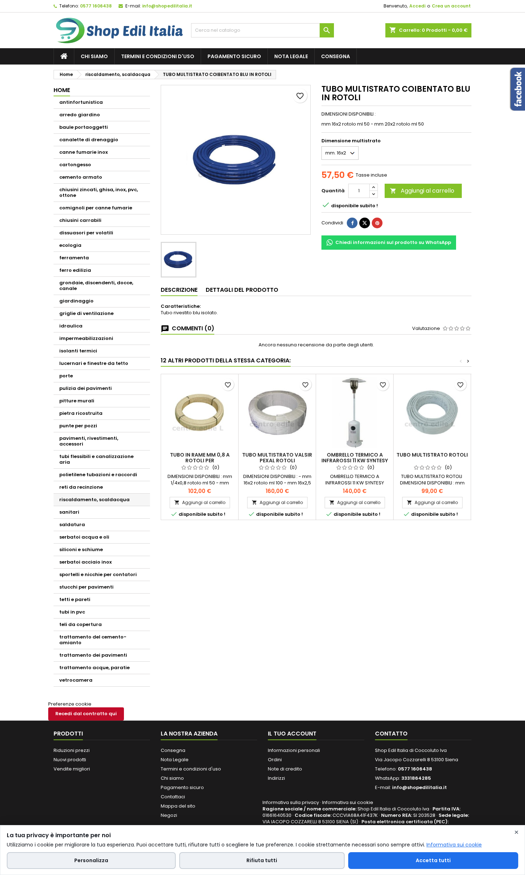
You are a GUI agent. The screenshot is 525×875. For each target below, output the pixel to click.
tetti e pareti (74, 599)
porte (66, 375)
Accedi (417, 6)
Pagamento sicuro (234, 56)
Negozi (169, 815)
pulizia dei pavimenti (85, 388)
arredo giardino (79, 114)
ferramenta (74, 257)
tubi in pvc (72, 612)
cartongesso (75, 164)
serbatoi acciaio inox (85, 562)
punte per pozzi (78, 425)
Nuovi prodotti (70, 759)
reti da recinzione (81, 487)
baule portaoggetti (83, 127)
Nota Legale (291, 56)
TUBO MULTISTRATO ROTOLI (432, 454)
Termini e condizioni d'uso (157, 56)
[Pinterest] (377, 223)
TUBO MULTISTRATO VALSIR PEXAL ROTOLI (277, 457)
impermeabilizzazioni (86, 338)
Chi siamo (94, 56)
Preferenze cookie (69, 704)
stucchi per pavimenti (86, 587)
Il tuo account (292, 733)
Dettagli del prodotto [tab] (242, 290)
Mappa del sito (178, 806)
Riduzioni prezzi (72, 750)
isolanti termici (78, 350)
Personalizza (91, 860)
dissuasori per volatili (86, 232)
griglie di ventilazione (86, 313)
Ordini (275, 759)
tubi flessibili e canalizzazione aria (96, 459)
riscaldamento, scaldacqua (94, 499)
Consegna (335, 56)
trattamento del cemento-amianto (92, 640)
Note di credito (285, 768)
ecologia (70, 245)
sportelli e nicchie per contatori (98, 574)
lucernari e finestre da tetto (93, 363)
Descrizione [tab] (179, 290)
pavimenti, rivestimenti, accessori (88, 441)
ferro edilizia (75, 270)
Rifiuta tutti (261, 860)
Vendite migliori (72, 768)
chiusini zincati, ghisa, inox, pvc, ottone (98, 192)
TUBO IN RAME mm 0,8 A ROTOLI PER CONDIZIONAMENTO (200, 460)
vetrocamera (75, 680)
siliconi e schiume (81, 549)
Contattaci (173, 796)
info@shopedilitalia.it (167, 6)
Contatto (391, 733)
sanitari (69, 512)
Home (62, 90)
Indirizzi (276, 778)
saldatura (72, 524)
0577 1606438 (96, 6)
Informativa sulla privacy (290, 802)
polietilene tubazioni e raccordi (98, 474)
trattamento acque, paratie (94, 667)
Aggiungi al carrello (422, 191)
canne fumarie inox (83, 152)
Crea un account (451, 6)
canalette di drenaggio (88, 139)
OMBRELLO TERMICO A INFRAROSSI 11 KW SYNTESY (354, 457)
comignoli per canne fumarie (95, 207)
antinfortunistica (81, 102)
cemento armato (80, 177)
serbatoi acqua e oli (84, 537)
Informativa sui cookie (347, 802)
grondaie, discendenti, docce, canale (96, 285)
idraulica (70, 325)
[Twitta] (364, 223)
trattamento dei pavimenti (93, 655)
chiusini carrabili (80, 220)
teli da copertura (80, 624)
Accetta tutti (433, 860)
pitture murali (76, 400)
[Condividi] (352, 223)
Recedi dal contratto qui (86, 713)
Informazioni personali (294, 750)
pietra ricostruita (80, 413)
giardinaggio (76, 300)
